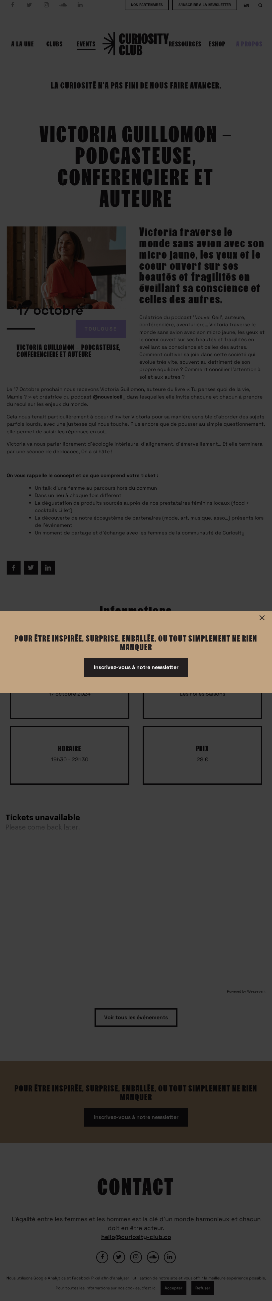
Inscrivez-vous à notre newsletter (136, 667)
